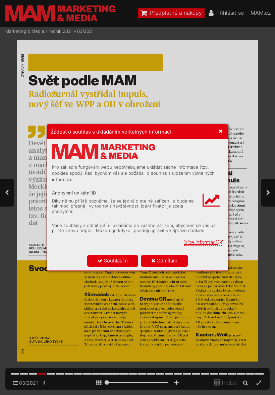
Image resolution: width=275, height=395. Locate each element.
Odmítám (166, 260)
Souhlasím (115, 260)
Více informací (201, 242)
